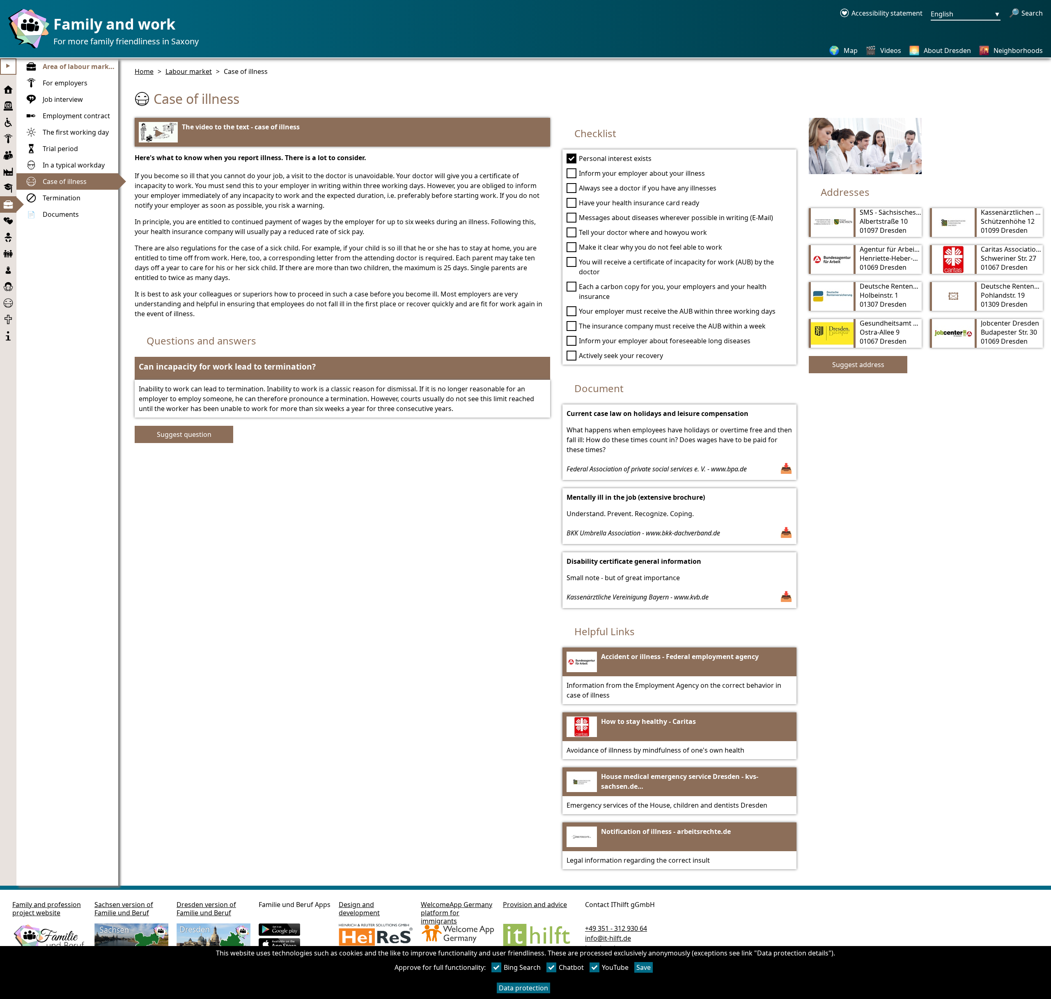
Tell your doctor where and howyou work (643, 232)
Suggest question (184, 434)
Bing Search (522, 967)
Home (144, 71)
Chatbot (571, 967)
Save (643, 967)
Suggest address (858, 364)
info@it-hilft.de (608, 938)
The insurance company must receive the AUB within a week (672, 326)
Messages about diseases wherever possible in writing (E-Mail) (676, 217)
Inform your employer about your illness (642, 173)
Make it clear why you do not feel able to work (650, 247)
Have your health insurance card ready (639, 202)
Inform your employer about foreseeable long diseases (664, 340)
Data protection (523, 987)
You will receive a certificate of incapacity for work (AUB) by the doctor (676, 266)
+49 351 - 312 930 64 (616, 928)
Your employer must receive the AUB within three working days (677, 311)
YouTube (615, 967)
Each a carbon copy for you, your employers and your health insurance (672, 291)
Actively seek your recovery (621, 355)
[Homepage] (26, 48)
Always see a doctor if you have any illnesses (647, 188)
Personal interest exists (615, 158)
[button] (342, 368)
